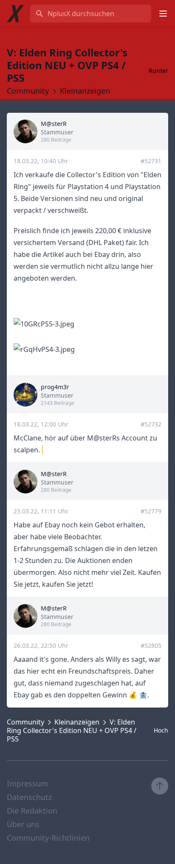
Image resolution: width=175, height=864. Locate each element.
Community (28, 91)
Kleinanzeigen (85, 91)
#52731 (151, 161)
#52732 (151, 424)
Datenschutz (29, 797)
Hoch (161, 730)
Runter (158, 71)
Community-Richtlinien (48, 838)
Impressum (27, 783)
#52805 (151, 645)
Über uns (23, 824)
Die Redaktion (32, 810)
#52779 (151, 511)
